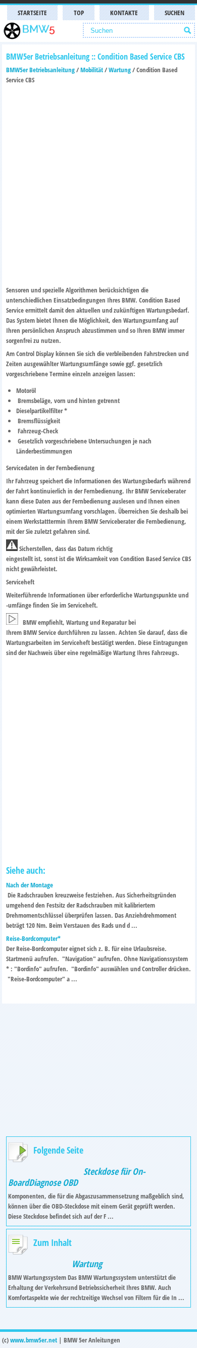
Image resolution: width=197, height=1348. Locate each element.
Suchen (174, 12)
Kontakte (124, 12)
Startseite (32, 12)
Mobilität (91, 69)
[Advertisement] (98, 183)
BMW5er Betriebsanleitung (40, 69)
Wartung (120, 69)
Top (79, 12)
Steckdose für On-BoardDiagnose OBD (76, 1176)
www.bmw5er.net (33, 1339)
